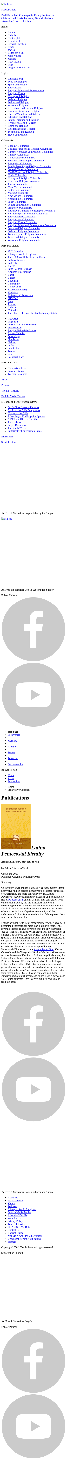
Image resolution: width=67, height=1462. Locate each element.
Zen (10, 354)
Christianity (14, 283)
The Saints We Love (18, 428)
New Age (13, 318)
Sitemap (12, 1241)
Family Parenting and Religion (23, 120)
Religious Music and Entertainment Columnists (32, 225)
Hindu (14, 18)
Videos (11, 266)
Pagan (11, 64)
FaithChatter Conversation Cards (24, 431)
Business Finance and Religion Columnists (30, 148)
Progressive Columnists (20, 207)
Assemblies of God (44, 949)
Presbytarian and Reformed (22, 324)
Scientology (14, 336)
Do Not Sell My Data (19, 1227)
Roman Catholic (16, 333)
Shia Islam (13, 339)
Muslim (44, 18)
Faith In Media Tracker (13, 396)
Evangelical (40, 15)
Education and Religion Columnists (26, 160)
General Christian (17, 44)
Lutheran (12, 307)
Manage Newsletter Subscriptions (25, 1235)
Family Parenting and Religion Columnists (29, 166)
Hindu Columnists (17, 175)
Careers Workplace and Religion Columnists (30, 151)
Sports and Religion (18, 84)
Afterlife (12, 746)
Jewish (20, 18)
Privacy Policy (15, 1221)
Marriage (12, 740)
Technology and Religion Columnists (27, 234)
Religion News (15, 78)
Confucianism (15, 286)
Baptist (11, 277)
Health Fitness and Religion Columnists (28, 172)
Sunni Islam (14, 348)
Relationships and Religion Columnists (28, 213)
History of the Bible (18, 413)
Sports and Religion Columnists (24, 228)
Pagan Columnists (17, 201)
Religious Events (16, 93)
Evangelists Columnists (20, 163)
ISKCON (13, 298)
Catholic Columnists (18, 154)
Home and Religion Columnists (24, 181)
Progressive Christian (20, 21)
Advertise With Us (17, 1215)
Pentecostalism (15, 899)
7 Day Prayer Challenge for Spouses (26, 416)
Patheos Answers (16, 260)
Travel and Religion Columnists (24, 237)
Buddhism (13, 280)
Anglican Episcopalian (19, 271)
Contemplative (26, 15)
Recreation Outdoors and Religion (25, 108)
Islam (10, 301)
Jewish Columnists (17, 184)
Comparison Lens (17, 368)
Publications (14, 781)
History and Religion (18, 96)
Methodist (13, 310)
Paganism (13, 321)
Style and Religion (17, 99)
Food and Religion (17, 81)
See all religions (16, 357)
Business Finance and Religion (24, 111)
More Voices (14, 55)
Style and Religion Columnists (23, 231)
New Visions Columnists (20, 195)
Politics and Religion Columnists (24, 204)
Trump (11, 752)
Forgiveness (14, 734)
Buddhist (6, 15)
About (11, 778)
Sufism (11, 345)
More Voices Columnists (20, 187)
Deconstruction (15, 764)
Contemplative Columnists (21, 157)
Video (4, 379)
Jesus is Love (14, 422)
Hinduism (13, 292)
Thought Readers (10, 390)
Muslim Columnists (18, 193)
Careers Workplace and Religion (24, 114)
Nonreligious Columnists (20, 198)
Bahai (11, 274)
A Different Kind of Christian (23, 419)
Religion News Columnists (21, 216)
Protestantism (14, 327)
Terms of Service (16, 1224)
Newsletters (7, 436)
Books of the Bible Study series (24, 410)
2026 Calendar (15, 251)
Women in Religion (18, 105)
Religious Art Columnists (21, 219)
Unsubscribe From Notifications (24, 1238)
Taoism (11, 351)
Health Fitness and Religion (22, 122)
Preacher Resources (18, 371)
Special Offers (8, 9)
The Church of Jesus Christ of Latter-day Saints (32, 313)
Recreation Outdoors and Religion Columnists (31, 210)
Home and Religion (18, 125)
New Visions (14, 61)
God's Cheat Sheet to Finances (23, 407)
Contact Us (13, 1230)
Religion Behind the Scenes (22, 330)
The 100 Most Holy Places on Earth (26, 257)
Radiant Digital (15, 1233)
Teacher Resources (17, 374)
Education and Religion (20, 117)
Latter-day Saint (32, 18)
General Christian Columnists (23, 169)
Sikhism (12, 342)
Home (11, 775)
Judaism (12, 304)
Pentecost (13, 758)
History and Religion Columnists (24, 178)
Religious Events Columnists (22, 222)
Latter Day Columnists (19, 190)
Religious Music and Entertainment (26, 90)
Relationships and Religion (21, 128)
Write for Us (14, 1218)
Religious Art (14, 87)
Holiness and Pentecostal (20, 295)
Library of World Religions (22, 254)
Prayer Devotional (17, 425)
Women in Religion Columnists (24, 240)
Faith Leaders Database (20, 268)
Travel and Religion (18, 134)
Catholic (15, 15)
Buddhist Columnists (18, 145)
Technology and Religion (21, 131)
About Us (13, 1197)
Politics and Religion (18, 102)
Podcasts (12, 263)
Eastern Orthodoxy (17, 289)
